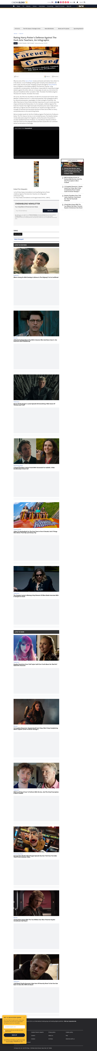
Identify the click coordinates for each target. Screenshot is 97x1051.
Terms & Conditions (9, 1041)
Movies (28, 6)
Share (17, 76)
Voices (35, 6)
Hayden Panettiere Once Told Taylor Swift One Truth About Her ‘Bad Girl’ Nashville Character (72, 198)
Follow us (48, 76)
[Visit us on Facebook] (56, 2)
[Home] (14, 6)
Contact (33, 1039)
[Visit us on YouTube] (63, 2)
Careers (33, 1035)
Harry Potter (29, 81)
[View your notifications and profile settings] (77, 2)
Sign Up (14, 1035)
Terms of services (33, 215)
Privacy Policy (16, 1040)
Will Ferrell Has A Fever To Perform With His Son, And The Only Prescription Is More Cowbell (73, 180)
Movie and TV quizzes (63, 28)
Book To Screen (60, 6)
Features (21, 33)
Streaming (50, 6)
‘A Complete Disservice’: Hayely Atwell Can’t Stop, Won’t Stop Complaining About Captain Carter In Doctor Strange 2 (73, 189)
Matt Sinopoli (30, 43)
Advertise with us (70, 1039)
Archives (50, 1039)
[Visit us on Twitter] (58, 2)
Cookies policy (69, 1032)
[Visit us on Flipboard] (66, 2)
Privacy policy (51, 1032)
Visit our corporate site (70, 1021)
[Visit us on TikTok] (68, 2)
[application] (36, 143)
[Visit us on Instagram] (61, 2)
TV (23, 6)
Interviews (42, 6)
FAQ (67, 1035)
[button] (82, 2)
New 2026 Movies (49, 28)
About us (50, 1035)
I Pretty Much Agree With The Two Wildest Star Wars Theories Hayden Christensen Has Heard (73, 206)
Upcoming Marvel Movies (80, 28)
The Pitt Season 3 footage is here (31, 28)
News (18, 6)
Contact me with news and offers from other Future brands (14, 1031)
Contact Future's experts (37, 1032)
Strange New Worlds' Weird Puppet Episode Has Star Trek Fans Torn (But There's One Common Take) (72, 171)
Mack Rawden (23, 43)
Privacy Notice (18, 216)
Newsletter (56, 76)
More (68, 6)
